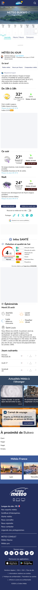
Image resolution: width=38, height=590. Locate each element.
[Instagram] (22, 553)
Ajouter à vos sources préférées (20, 220)
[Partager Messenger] (27, 215)
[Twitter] (11, 553)
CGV (23, 570)
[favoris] (29, 12)
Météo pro (5, 543)
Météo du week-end (28, 206)
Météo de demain (8, 206)
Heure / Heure (18, 37)
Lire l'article (28, 423)
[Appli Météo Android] (26, 563)
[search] (34, 3)
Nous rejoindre (7, 523)
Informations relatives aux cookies (20, 573)
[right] (36, 29)
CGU (18, 570)
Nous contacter (7, 526)
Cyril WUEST (20, 56)
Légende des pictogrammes (12, 530)
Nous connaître (7, 520)
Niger (11, 7)
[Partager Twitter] (22, 215)
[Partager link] (14, 215)
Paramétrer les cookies (29, 576)
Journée (7, 37)
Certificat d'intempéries (10, 513)
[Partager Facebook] (18, 215)
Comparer (30, 37)
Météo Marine (6, 540)
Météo (2, 7)
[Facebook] (6, 553)
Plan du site (30, 570)
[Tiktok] (32, 553)
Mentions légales (9, 570)
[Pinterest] (27, 553)
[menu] (3, 3)
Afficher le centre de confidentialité (20, 580)
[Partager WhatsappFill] (31, 215)
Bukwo (15, 7)
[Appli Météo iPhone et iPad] (11, 563)
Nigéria (6, 7)
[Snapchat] (16, 553)
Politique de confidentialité (12, 577)
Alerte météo (6, 516)
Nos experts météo (9, 509)
